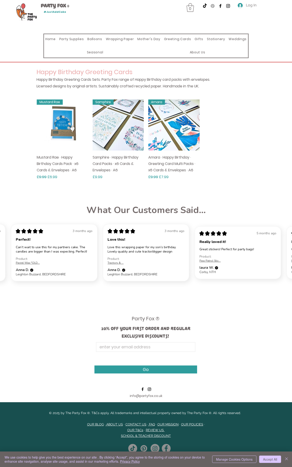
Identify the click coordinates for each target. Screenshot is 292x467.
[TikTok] (204, 5)
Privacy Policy (130, 461)
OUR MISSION (168, 424)
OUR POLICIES (192, 424)
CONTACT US (135, 424)
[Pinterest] (212, 5)
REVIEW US (155, 430)
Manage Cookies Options (234, 459)
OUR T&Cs (135, 430)
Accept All (270, 459)
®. (89, 413)
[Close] (286, 459)
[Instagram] (228, 5)
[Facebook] (220, 5)
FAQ (151, 424)
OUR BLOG (95, 424)
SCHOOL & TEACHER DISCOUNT (146, 436)
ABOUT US (114, 424)
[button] (190, 7)
